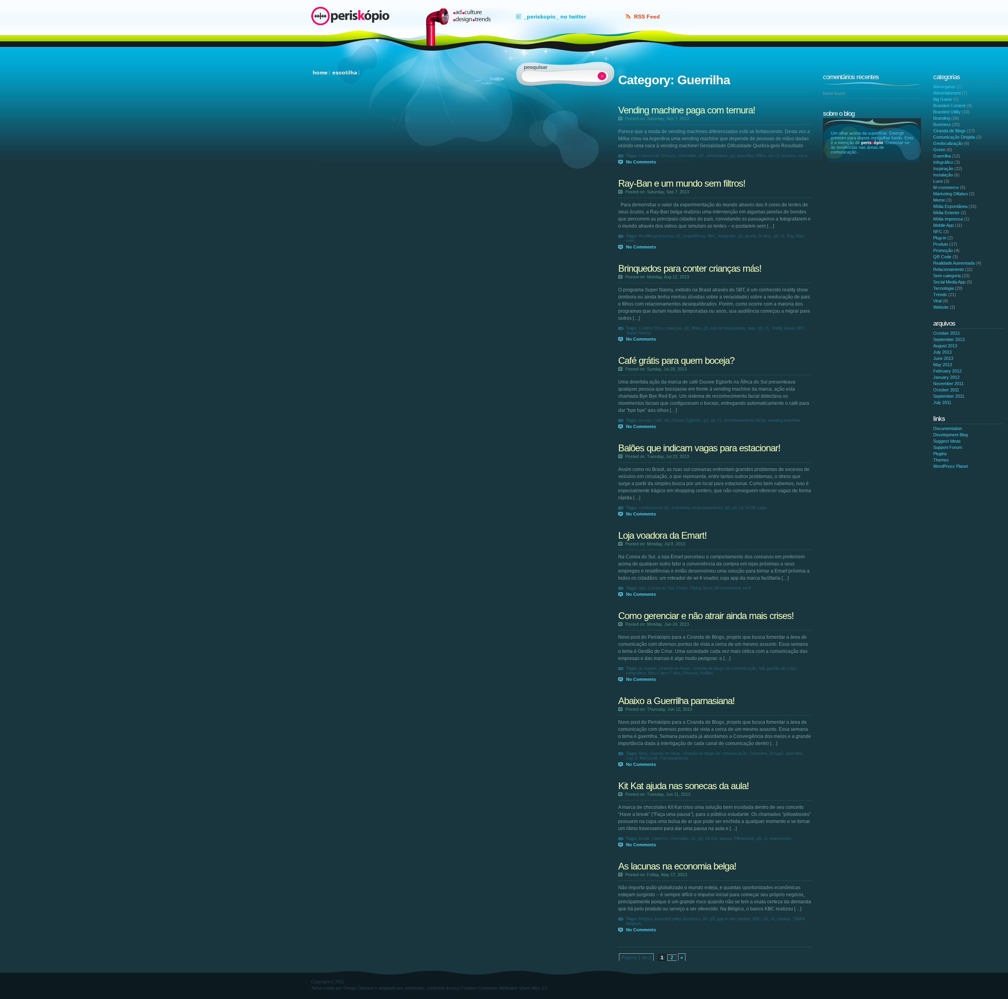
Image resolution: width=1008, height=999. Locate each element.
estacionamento (707, 507)
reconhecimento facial (744, 420)
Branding (941, 118)
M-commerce (728, 588)
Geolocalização (948, 143)
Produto (940, 244)
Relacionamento (948, 269)
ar (640, 668)
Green (939, 149)
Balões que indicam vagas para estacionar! (699, 448)
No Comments (641, 161)
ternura (788, 155)
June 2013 (943, 358)
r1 (719, 420)
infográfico (636, 673)
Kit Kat (711, 838)
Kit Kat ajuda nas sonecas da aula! (683, 785)
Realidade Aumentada (954, 263)
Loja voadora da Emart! (662, 535)
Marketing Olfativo (950, 193)
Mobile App (943, 225)
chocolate (687, 155)
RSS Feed (647, 16)
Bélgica (645, 918)
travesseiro (780, 838)
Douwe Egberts (686, 420)
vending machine (784, 420)
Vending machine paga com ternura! (686, 110)
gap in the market (733, 918)
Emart (681, 588)
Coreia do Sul (661, 588)
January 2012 (946, 377)
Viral (937, 300)
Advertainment (947, 93)
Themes (941, 460)
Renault (690, 673)
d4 (666, 420)
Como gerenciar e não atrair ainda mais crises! (706, 615)
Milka (761, 155)
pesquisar (602, 76)
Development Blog (950, 434)
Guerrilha (942, 156)
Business (942, 124)
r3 (741, 507)
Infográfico (943, 162)
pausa (726, 838)
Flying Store (701, 588)
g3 (732, 155)
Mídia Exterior (946, 212)
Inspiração (943, 168)
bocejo (645, 420)
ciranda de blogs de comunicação (725, 668)
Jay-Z (631, 758)
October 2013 (946, 333)
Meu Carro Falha (664, 673)
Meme (939, 200)
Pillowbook (744, 838)
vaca (802, 155)
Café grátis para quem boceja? (676, 360)
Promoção (943, 250)
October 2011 (946, 389)
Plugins (940, 453)
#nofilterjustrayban (656, 236)
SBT (800, 328)
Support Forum (947, 447)
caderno (660, 838)
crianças (673, 328)
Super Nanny (638, 332)
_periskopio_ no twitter (555, 16)
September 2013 (949, 339)
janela (750, 236)
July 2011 (942, 402)
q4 (770, 155)
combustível (650, 507)
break (644, 838)
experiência (694, 236)
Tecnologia (943, 288)
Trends (940, 294)
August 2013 (945, 345)
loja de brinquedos (728, 328)
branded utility (668, 918)
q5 (760, 328)
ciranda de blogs (674, 668)
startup (783, 918)
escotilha (344, 72)
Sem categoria (947, 275)
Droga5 (776, 753)
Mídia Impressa (948, 219)
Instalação (943, 174)
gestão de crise (781, 668)
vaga (762, 507)
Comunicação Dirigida (954, 137)
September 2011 (948, 396)
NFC (937, 231)
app (642, 588)
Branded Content (949, 105)
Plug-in (939, 237)
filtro (711, 236)
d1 (678, 236)
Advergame (944, 86)
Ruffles (706, 673)
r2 (777, 155)
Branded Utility (947, 111)
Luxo (938, 181)
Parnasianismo (674, 758)
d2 (686, 328)
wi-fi (746, 588)
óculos (764, 236)
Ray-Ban (795, 236)
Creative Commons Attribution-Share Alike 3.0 (504, 988)
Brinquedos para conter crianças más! (690, 268)
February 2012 (947, 371)
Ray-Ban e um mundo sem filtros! (681, 183)
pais (752, 328)
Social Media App (949, 282)
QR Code (942, 256)
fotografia (727, 236)
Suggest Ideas (947, 441)
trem (630, 240)
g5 (727, 507)
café (658, 420)
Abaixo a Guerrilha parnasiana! (676, 700)
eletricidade (717, 155)
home (320, 72)
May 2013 (942, 364)
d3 (701, 155)
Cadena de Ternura (657, 155)
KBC (756, 918)
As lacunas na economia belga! (677, 866)
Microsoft (649, 758)
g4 (700, 838)
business (691, 918)
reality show (782, 328)
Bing (643, 753)
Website (941, 307)
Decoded (758, 753)
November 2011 (948, 383)
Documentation (947, 428)
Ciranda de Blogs (949, 130)
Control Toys (651, 328)
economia (680, 507)
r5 (782, 236)
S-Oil (750, 507)
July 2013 (942, 352)
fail (761, 668)
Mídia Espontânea (950, 206)
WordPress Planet (950, 466)
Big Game (942, 99)
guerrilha (745, 155)
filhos (696, 328)
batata (650, 668)
